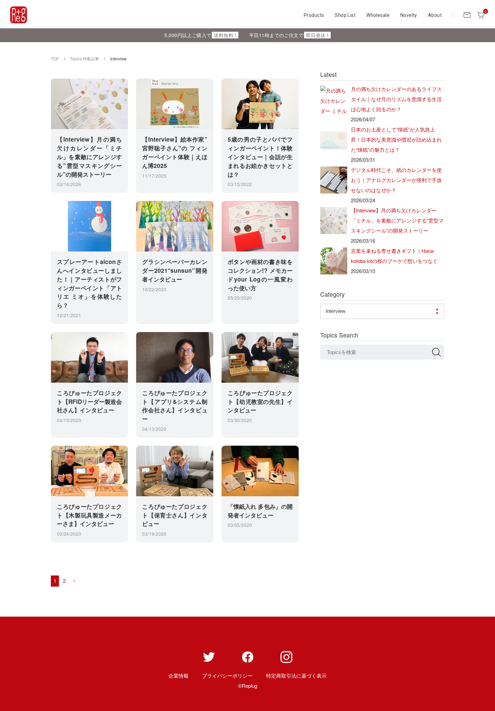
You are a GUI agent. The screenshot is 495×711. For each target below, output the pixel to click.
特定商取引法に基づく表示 (296, 675)
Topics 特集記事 (84, 58)
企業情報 (178, 675)
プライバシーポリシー (227, 675)
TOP (55, 58)
